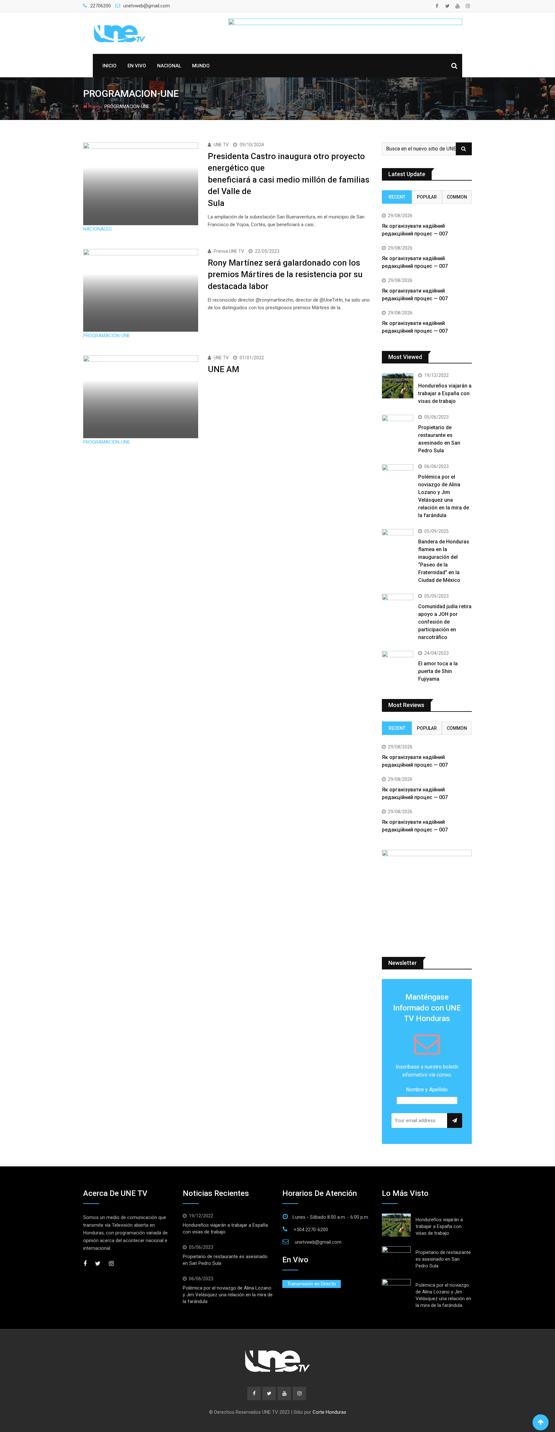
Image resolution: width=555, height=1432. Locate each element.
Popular (427, 197)
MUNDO (201, 66)
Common (457, 197)
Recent (397, 197)
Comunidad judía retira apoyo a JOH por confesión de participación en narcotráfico (444, 621)
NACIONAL (169, 66)
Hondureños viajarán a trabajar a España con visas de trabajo (444, 393)
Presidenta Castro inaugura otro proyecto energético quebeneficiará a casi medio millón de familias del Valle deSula (288, 179)
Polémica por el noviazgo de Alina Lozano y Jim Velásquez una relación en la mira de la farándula (228, 1294)
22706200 (100, 6)
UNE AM (223, 369)
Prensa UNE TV (229, 251)
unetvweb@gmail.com (146, 6)
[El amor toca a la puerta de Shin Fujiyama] (397, 663)
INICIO (109, 66)
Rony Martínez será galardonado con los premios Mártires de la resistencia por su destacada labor (285, 274)
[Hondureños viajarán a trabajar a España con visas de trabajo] (397, 385)
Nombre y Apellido (427, 1090)
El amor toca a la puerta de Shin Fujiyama (438, 671)
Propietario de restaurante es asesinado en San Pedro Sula (443, 1259)
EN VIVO (137, 66)
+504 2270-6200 (311, 1229)
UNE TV (221, 144)
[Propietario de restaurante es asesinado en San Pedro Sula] (397, 427)
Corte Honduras (329, 1412)
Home (94, 106)
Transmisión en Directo (311, 1284)
